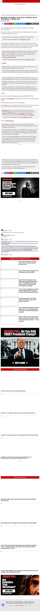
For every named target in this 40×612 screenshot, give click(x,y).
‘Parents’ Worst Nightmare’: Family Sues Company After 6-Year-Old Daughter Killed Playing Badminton (28, 291)
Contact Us (31, 603)
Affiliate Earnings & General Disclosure (16, 603)
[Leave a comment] (3, 604)
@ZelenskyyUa (10, 111)
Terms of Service (18, 601)
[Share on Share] (24, 24)
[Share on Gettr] (10, 24)
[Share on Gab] (15, 24)
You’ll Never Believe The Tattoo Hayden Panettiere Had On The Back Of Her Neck (27, 300)
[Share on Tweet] (28, 24)
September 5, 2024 (27, 117)
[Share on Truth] (6, 24)
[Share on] (32, 24)
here (35, 15)
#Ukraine (21, 113)
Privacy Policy (9, 601)
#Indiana (4, 113)
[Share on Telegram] (19, 24)
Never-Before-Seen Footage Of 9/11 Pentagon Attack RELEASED (19, 523)
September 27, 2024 (25, 39)
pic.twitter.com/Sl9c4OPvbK (9, 57)
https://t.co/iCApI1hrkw (28, 114)
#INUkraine (5, 110)
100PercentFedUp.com (19, 605)
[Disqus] (20, 215)
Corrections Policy (29, 601)
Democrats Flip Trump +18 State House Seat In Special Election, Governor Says (28, 263)
